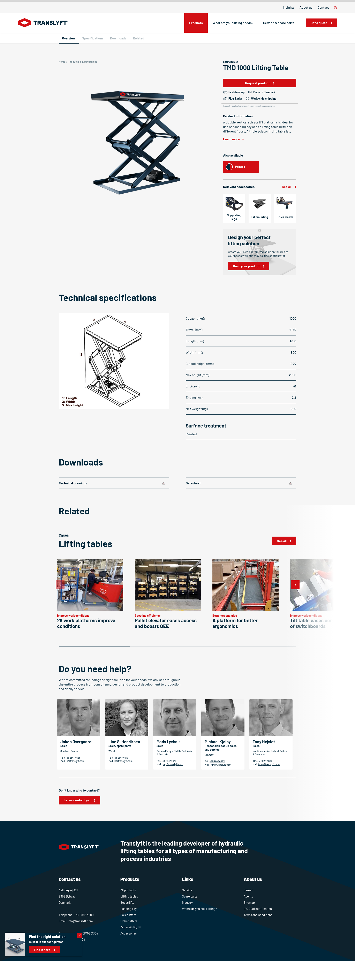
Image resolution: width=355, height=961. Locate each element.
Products (196, 23)
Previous (60, 584)
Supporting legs (234, 217)
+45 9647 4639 (168, 760)
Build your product (246, 266)
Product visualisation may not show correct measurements (249, 106)
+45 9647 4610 (120, 757)
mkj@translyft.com (221, 764)
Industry (187, 902)
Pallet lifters (128, 915)
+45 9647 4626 (72, 757)
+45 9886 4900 (83, 915)
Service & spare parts (278, 23)
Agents (248, 896)
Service (187, 890)
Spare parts (189, 896)
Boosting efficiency (147, 615)
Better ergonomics (224, 615)
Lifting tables (129, 896)
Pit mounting (259, 217)
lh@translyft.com (123, 760)
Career (248, 890)
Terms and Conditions (258, 915)
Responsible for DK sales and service (220, 747)
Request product (257, 83)
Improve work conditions (73, 615)
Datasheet (193, 483)
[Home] (43, 23)
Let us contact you (77, 800)
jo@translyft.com (75, 760)
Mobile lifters (128, 921)
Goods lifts (127, 902)
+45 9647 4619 (264, 760)
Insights (289, 7)
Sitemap (249, 902)
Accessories (128, 933)
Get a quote (319, 23)
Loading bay (128, 908)
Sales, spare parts (119, 746)
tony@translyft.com (269, 764)
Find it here (42, 950)
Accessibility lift (130, 927)
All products (128, 890)
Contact (323, 7)
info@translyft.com (80, 921)
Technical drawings (73, 483)
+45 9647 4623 (217, 761)
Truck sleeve (285, 217)
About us (306, 7)
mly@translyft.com (173, 764)
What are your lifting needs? (233, 23)
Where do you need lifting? (199, 908)
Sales (63, 746)
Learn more (231, 139)
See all (287, 187)
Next (295, 584)
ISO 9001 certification (258, 908)
